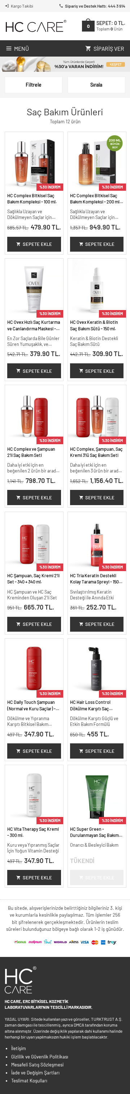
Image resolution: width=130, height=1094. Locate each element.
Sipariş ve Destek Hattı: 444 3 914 (95, 5)
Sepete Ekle (37, 244)
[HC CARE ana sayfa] (35, 26)
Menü (21, 48)
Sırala (96, 85)
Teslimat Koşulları (29, 1080)
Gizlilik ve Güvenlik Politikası (39, 1057)
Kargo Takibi (22, 5)
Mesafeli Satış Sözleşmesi (37, 1065)
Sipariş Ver (109, 48)
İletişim (18, 1048)
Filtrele (34, 85)
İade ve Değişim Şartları (35, 1073)
